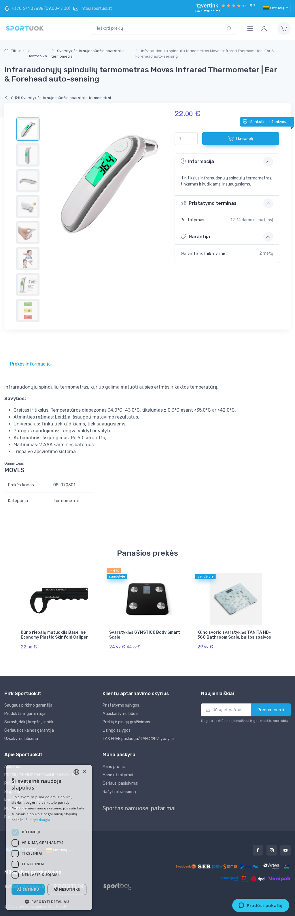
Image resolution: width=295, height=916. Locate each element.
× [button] (84, 771)
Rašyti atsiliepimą (119, 791)
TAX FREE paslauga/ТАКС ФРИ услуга (138, 738)
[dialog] (49, 837)
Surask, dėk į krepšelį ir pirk (28, 722)
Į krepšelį (244, 138)
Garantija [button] (199, 236)
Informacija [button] (201, 161)
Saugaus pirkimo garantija (28, 705)
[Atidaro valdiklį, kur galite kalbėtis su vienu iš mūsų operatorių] (260, 906)
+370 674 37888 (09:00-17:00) (40, 8)
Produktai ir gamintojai (25, 713)
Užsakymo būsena (21, 738)
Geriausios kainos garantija (29, 730)
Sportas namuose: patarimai (139, 808)
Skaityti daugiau (39, 819)
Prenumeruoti (270, 709)
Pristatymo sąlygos (121, 705)
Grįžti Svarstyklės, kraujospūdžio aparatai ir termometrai (60, 98)
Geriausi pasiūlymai (120, 783)
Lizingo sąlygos (117, 730)
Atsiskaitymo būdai (121, 713)
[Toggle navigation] (250, 28)
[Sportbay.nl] (122, 886)
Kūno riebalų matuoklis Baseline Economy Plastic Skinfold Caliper (54, 635)
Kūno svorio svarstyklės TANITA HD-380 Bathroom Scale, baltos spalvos (234, 635)
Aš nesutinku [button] (67, 889)
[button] (49, 901)
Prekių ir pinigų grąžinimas (126, 722)
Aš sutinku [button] (28, 889)
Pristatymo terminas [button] (213, 203)
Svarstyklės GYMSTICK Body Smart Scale (144, 635)
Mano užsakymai (118, 775)
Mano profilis (114, 766)
